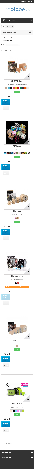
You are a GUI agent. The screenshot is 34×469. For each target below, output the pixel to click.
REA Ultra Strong (17, 276)
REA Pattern (17, 146)
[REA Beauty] (17, 327)
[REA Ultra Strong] (17, 262)
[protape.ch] (17, 9)
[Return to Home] (3, 26)
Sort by (3, 45)
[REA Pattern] (17, 132)
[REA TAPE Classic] (17, 67)
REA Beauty (17, 341)
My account (6, 458)
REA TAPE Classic (17, 81)
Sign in (30, 1)
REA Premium (17, 403)
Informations (9, 32)
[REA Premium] (17, 389)
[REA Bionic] (17, 197)
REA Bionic (17, 211)
